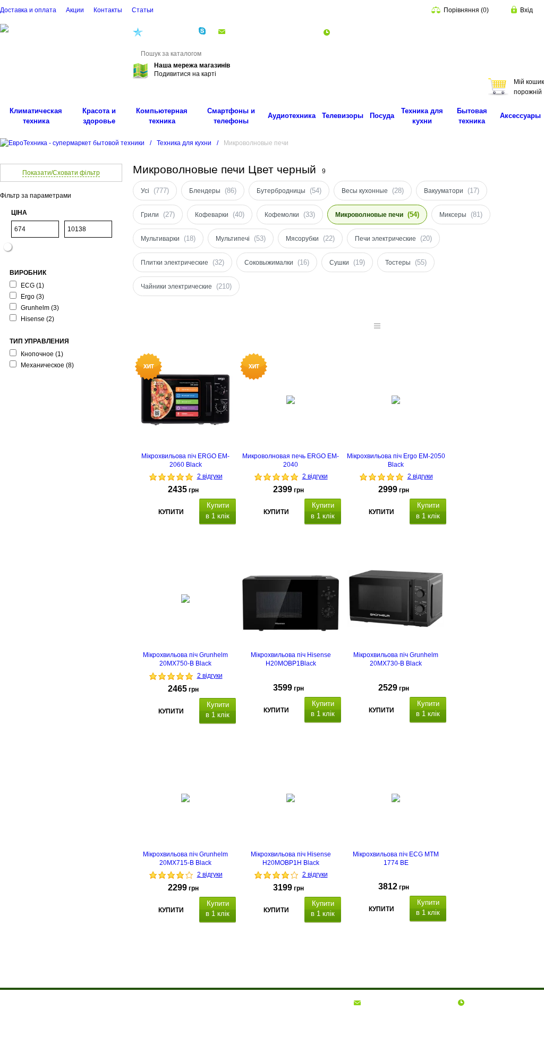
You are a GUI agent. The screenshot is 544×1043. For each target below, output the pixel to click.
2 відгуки (210, 476)
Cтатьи (143, 10)
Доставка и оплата (28, 10)
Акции (75, 10)
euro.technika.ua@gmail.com (270, 31)
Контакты (108, 10)
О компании (19, 1002)
